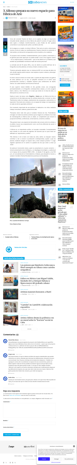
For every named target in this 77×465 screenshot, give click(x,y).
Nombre (6, 420)
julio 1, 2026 (31, 294)
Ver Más (29, 329)
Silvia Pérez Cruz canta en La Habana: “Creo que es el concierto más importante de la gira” (67, 260)
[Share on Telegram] (5, 50)
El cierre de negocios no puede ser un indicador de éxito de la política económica (62, 134)
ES (70, 2)
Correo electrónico (8, 427)
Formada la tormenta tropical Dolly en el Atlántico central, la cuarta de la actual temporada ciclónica (67, 167)
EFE (23, 324)
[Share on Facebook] (5, 40)
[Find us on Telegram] (12, 463)
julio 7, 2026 (34, 285)
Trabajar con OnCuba (28, 456)
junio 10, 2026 (31, 309)
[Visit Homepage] (37, 2)
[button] (74, 446)
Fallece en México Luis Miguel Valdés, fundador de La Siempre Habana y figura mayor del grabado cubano (36, 280)
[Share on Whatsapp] (5, 47)
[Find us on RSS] (15, 463)
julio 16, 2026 (34, 272)
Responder (12, 350)
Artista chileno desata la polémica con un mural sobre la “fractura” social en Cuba (37, 320)
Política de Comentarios (15, 395)
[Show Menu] (4, 2)
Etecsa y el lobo (66, 184)
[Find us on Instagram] (10, 463)
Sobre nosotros (17, 456)
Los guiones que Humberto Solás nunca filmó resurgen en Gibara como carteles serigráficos (37, 267)
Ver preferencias (69, 459)
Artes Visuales (14, 6)
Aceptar (44, 459)
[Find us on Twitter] (6, 463)
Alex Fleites (24, 294)
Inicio (4, 6)
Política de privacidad (55, 462)
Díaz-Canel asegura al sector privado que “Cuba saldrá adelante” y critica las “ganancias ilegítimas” (62, 214)
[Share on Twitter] (5, 43)
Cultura (8, 6)
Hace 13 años (23, 340)
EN (73, 2)
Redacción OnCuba (12, 18)
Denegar (56, 459)
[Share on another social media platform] (5, 54)
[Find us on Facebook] (3, 463)
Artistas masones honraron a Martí (35, 292)
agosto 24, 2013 (23, 18)
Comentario (7, 401)
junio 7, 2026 (28, 324)
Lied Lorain (24, 309)
